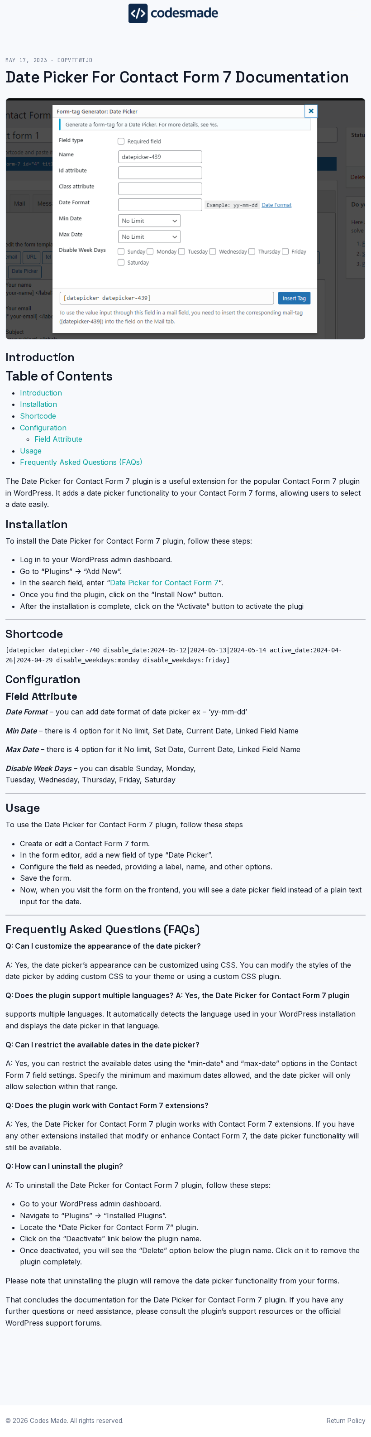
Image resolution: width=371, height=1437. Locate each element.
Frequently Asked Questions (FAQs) (81, 462)
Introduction (41, 392)
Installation (38, 404)
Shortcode (38, 415)
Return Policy (346, 1420)
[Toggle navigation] (354, 13)
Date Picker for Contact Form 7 (164, 582)
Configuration (43, 427)
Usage (31, 450)
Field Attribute (58, 439)
